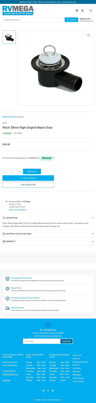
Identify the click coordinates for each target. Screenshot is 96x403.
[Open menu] (91, 10)
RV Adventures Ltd (54, 400)
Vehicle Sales (78, 378)
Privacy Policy (78, 381)
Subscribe (66, 341)
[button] (8, 117)
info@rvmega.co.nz (10, 374)
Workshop (77, 375)
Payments (77, 368)
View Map (6, 380)
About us (76, 358)
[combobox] (40, 19)
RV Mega (44, 400)
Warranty (76, 371)
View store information (18, 210)
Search (73, 20)
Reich (4, 123)
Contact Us (77, 355)
